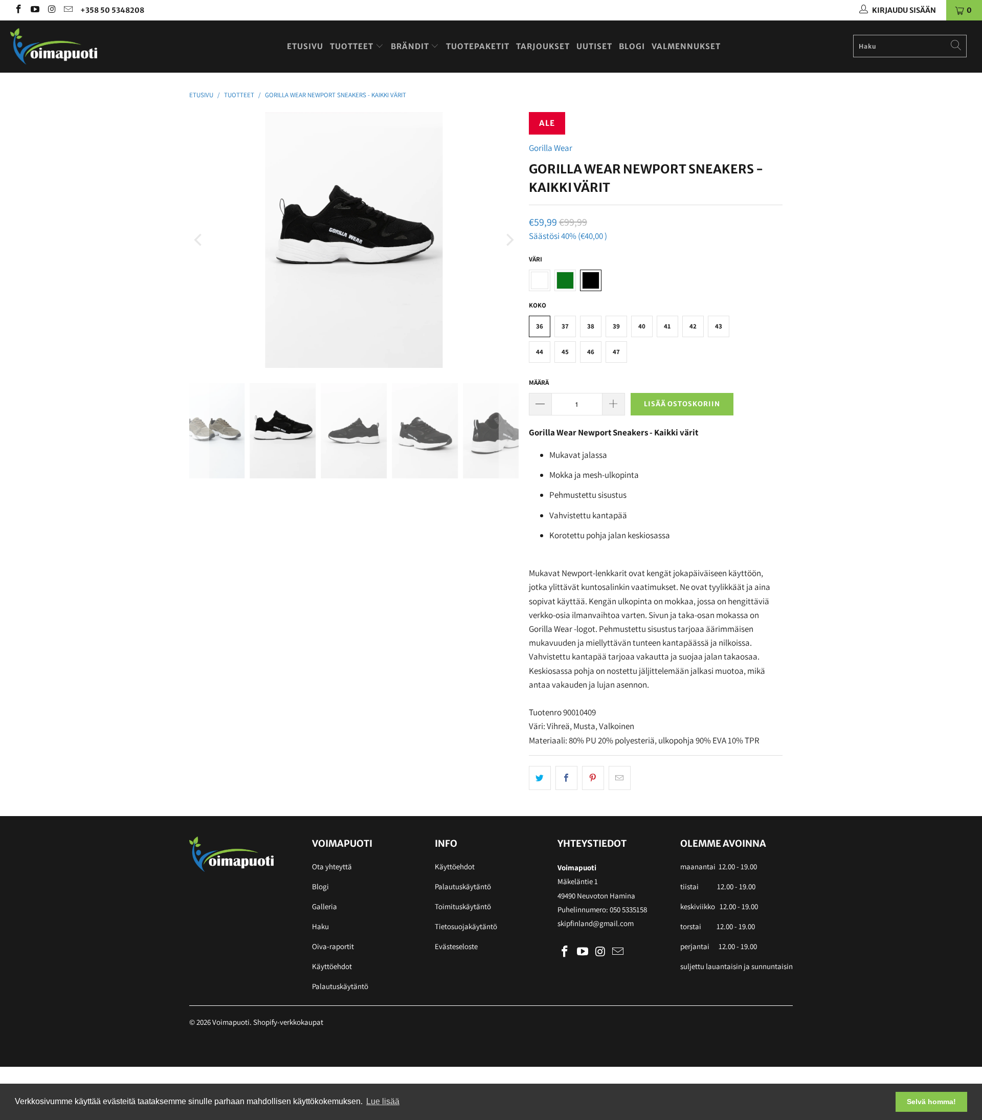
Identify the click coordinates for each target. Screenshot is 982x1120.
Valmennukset (686, 46)
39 (616, 326)
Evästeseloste (456, 946)
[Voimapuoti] (83, 46)
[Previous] (199, 240)
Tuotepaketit (477, 46)
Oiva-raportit (333, 946)
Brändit (411, 46)
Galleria (324, 906)
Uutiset (594, 46)
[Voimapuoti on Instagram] (51, 10)
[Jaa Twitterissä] (540, 778)
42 (693, 326)
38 (590, 326)
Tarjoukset (543, 46)
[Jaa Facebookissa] (566, 778)
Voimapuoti (231, 1022)
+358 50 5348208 (112, 10)
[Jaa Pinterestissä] (593, 778)
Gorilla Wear (550, 147)
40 (641, 326)
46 (590, 351)
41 (667, 326)
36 (539, 326)
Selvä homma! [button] (931, 1101)
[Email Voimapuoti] (68, 10)
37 (565, 326)
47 (616, 351)
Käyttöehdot (332, 966)
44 (539, 351)
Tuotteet (352, 46)
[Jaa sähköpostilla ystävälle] (620, 778)
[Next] (509, 240)
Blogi (632, 46)
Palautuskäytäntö (340, 986)
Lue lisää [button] (382, 1101)
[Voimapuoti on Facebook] (18, 10)
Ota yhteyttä (332, 866)
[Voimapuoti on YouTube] (35, 10)
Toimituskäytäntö (463, 906)
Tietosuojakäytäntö (466, 926)
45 (565, 351)
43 (718, 326)
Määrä (539, 382)
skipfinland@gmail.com (595, 923)
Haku (320, 926)
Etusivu (305, 46)
